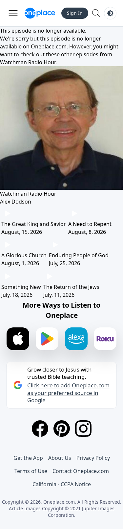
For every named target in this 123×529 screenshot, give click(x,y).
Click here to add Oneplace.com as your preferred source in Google (68, 393)
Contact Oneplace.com (80, 471)
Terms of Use (30, 471)
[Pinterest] (61, 428)
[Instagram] (83, 428)
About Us (59, 457)
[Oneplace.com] (40, 13)
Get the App (28, 457)
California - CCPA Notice (61, 484)
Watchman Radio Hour (27, 62)
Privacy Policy (93, 457)
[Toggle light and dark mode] (110, 13)
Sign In (75, 13)
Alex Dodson (15, 201)
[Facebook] (40, 428)
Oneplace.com (49, 46)
